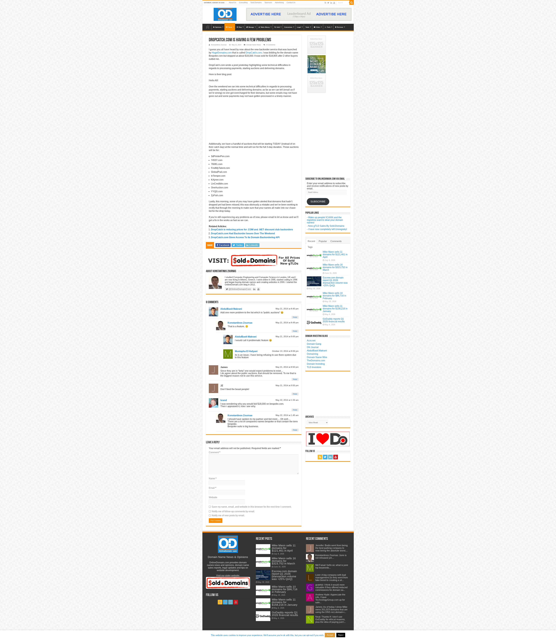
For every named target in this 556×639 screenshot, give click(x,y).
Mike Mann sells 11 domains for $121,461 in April (335, 254)
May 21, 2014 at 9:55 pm (287, 385)
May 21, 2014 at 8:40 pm (287, 309)
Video (318, 27)
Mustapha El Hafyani (246, 351)
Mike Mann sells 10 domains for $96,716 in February (334, 296)
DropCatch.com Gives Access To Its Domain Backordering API (245, 237)
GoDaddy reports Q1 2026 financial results (334, 320)
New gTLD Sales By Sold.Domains (326, 226)
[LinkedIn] (331, 2)
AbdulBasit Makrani (231, 309)
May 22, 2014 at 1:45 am (287, 415)
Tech (328, 27)
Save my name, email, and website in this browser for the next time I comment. (251, 507)
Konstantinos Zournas (219, 45)
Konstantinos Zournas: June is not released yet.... (330, 556)
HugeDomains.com (222, 52)
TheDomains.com (316, 360)
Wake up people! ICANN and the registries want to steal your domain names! (325, 220)
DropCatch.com (254, 52)
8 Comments (270, 45)
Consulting (243, 3)
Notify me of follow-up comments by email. (233, 511)
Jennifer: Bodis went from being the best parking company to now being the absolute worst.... (331, 548)
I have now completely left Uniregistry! (327, 229)
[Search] (351, 2)
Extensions (288, 27)
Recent (311, 241)
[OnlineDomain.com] (225, 13)
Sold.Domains (256, 3)
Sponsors (268, 3)
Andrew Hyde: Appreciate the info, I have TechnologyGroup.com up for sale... (330, 598)
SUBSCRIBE (317, 201)
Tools (307, 27)
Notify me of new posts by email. (228, 515)
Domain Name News (253, 45)
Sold (278, 27)
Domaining (312, 354)
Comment (214, 452)
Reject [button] (340, 635)
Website (213, 497)
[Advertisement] (254, 121)
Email (212, 488)
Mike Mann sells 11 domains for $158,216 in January (335, 308)
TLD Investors (314, 367)
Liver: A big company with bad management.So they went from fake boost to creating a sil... (331, 577)
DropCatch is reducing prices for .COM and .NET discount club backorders (252, 229)
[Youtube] (334, 2)
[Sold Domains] (253, 260)
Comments (336, 241)
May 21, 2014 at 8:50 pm (287, 367)
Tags (310, 247)
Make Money (265, 27)
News (230, 27)
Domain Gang (314, 344)
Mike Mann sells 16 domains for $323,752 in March (335, 267)
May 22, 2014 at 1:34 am (287, 400)
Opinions (218, 27)
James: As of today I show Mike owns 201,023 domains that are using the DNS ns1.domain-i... (331, 609)
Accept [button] (330, 635)
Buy (240, 27)
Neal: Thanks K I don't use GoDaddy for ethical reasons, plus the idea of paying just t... (330, 619)
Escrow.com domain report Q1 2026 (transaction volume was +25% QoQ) (335, 281)
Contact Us (291, 3)
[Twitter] (328, 2)
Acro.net (311, 340)
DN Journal (313, 347)
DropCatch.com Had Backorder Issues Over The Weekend (243, 233)
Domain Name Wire (317, 357)
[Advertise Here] (299, 14)
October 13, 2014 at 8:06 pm (285, 351)
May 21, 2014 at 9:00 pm (287, 336)
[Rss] (325, 2)
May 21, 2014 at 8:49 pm (287, 323)
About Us (232, 3)
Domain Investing (316, 364)
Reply (295, 317)
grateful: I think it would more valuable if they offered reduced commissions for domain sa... (331, 587)
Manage (251, 27)
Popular (323, 241)
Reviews (340, 27)
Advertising (279, 3)
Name (212, 478)
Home (207, 27)
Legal (299, 27)
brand (223, 400)
